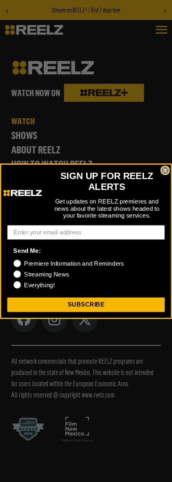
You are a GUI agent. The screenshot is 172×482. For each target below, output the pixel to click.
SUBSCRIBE (86, 304)
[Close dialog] (165, 170)
